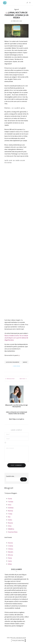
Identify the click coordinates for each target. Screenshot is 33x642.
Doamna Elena (12, 532)
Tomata (10, 502)
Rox (9, 517)
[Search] (23, 479)
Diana (10, 558)
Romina (10, 511)
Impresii (16, 9)
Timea (10, 514)
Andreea (10, 508)
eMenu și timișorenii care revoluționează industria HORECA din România (16, 412)
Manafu (10, 552)
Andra (10, 520)
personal (25, 362)
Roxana (10, 523)
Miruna (10, 555)
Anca (9, 505)
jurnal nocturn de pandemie (12, 362)
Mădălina (11, 529)
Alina (9, 526)
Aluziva (10, 543)
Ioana (10, 561)
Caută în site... (10, 476)
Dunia (10, 499)
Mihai (10, 564)
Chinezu (10, 549)
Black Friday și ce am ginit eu (16, 419)
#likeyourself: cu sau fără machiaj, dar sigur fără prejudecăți (16, 405)
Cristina (10, 546)
